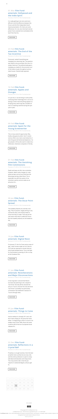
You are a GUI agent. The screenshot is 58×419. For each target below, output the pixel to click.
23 (16, 389)
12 (28, 382)
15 (12, 385)
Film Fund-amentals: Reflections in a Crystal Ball (20, 345)
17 (20, 385)
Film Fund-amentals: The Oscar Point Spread (20, 200)
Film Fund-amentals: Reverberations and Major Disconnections (20, 272)
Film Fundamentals (24, 18)
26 (28, 389)
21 (8, 389)
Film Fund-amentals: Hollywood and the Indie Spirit (20, 13)
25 (24, 389)
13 (32, 382)
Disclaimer (29, 403)
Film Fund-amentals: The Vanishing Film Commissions (20, 162)
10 (20, 382)
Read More (12, 37)
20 (32, 385)
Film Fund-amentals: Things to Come (20, 309)
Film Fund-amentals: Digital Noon (19, 237)
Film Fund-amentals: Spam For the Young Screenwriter (19, 126)
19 (28, 385)
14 (8, 385)
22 (12, 389)
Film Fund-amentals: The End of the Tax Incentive (20, 51)
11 (24, 382)
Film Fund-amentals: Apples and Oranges (18, 89)
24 (20, 389)
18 (24, 385)
